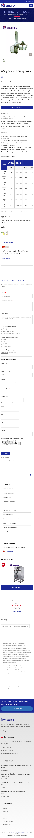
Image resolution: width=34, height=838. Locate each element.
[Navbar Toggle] (31, 5)
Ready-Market (23, 835)
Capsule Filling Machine (8, 688)
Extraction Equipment (9, 501)
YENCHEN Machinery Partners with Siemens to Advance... (15, 784)
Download (7, 258)
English (30, 1)
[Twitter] (3, 731)
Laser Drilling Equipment (9, 523)
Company (6, 815)
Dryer (23, 686)
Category (14, 18)
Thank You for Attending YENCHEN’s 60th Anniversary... (13, 792)
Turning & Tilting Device (21, 626)
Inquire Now (18, 107)
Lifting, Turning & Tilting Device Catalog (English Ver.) (15, 252)
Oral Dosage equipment (9, 510)
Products (5, 811)
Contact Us (11, 690)
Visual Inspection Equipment (11, 519)
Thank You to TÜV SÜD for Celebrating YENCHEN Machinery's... (15, 775)
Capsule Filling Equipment (10, 527)
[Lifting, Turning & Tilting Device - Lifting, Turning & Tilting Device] (30, 54)
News (5, 818)
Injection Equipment (8, 514)
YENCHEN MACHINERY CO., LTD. (19, 832)
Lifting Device (6, 626)
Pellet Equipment (7, 497)
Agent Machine (7, 532)
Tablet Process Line (21, 18)
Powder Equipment (8, 493)
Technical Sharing (8, 821)
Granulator (16, 686)
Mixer (20, 686)
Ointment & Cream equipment (11, 506)
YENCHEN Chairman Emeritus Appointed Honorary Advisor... (16, 766)
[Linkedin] (5, 731)
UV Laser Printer (16, 688)
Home (9, 18)
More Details (17, 611)
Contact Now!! (17, 708)
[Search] (30, 475)
